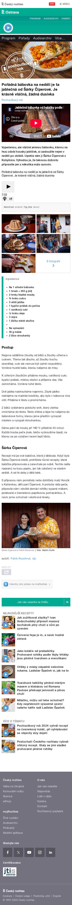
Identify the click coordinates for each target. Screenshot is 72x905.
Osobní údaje (22, 896)
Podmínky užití (41, 896)
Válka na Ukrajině (13, 786)
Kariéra (41, 801)
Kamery (66, 18)
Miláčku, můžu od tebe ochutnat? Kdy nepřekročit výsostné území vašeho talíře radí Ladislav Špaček (41, 704)
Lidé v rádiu (44, 796)
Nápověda (43, 791)
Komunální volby (13, 791)
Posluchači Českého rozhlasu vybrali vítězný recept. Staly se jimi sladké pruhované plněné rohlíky (42, 745)
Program (35, 18)
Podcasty (9, 827)
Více (60, 38)
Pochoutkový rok (12, 100)
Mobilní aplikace (13, 832)
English (57, 896)
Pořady (24, 38)
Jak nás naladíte (47, 786)
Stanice (7, 796)
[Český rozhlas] (12, 4)
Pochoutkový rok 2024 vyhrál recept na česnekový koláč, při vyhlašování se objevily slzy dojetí (42, 729)
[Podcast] (5, 199)
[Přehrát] (8, 187)
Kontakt (42, 806)
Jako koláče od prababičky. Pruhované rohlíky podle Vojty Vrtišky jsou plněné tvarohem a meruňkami (43, 654)
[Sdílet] (11, 199)
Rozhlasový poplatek (50, 811)
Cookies (7, 896)
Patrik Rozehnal (20, 558)
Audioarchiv (51, 18)
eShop (7, 801)
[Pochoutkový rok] (36, 60)
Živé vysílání (10, 817)
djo (34, 558)
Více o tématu (13, 721)
